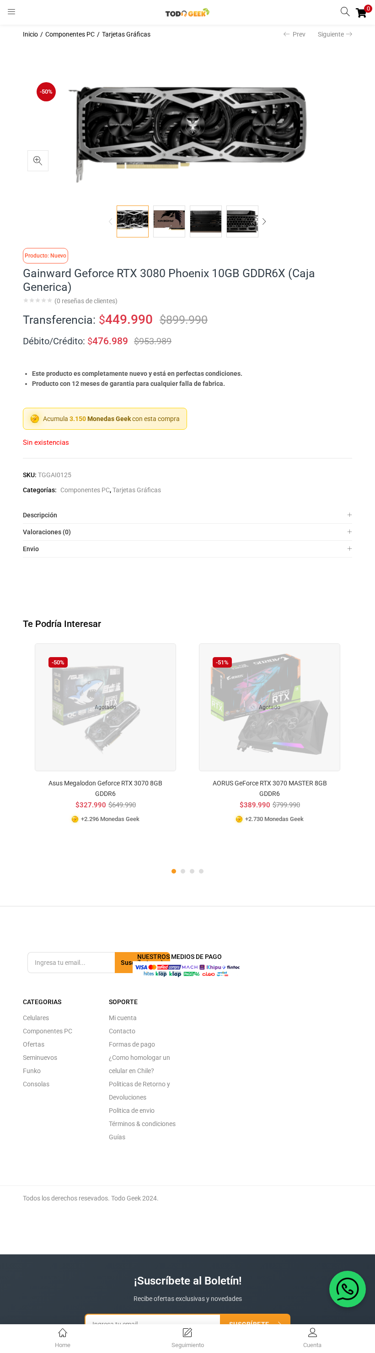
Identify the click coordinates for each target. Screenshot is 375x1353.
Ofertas (33, 1044)
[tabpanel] (105, 748)
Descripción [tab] (40, 515)
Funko (32, 1070)
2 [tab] (183, 871)
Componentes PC (70, 34)
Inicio (30, 34)
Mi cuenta (123, 1017)
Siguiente (331, 34)
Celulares (36, 1017)
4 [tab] (201, 871)
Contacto (122, 1031)
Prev (299, 34)
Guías (117, 1137)
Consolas (36, 1084)
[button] (361, 12)
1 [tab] (173, 871)
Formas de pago (132, 1044)
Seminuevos (40, 1057)
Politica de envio (132, 1110)
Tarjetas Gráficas (126, 34)
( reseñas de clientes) (86, 301)
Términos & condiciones (142, 1123)
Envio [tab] (31, 549)
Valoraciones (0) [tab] (47, 532)
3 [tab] (192, 871)
